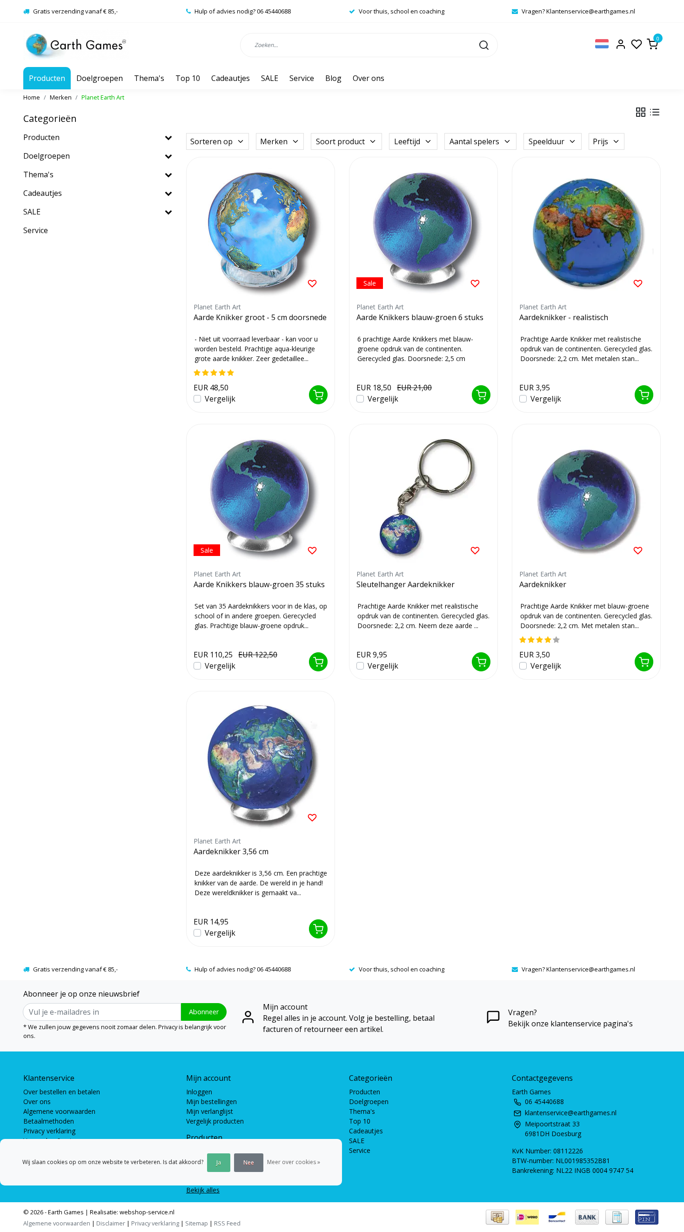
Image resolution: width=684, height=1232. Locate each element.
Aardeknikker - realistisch (563, 317)
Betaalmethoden (48, 1121)
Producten (47, 78)
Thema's (149, 78)
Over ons (368, 78)
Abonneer (204, 1011)
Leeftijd (407, 141)
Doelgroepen (99, 78)
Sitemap (196, 1223)
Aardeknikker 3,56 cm (231, 851)
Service (301, 78)
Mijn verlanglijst (209, 1111)
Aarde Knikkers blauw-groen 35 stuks (259, 584)
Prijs (600, 141)
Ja (218, 1162)
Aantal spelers (474, 141)
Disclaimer (110, 1223)
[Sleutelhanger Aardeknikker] (423, 498)
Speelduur (546, 141)
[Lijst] (655, 112)
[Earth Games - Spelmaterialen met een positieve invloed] (76, 45)
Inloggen (199, 1091)
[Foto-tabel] (641, 112)
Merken (61, 97)
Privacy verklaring (49, 1130)
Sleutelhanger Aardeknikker (405, 584)
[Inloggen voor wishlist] (312, 283)
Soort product (340, 141)
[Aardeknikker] (586, 498)
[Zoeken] (483, 45)
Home (31, 97)
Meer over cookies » (293, 1162)
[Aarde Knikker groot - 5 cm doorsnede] (261, 231)
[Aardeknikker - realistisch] (586, 231)
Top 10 (187, 78)
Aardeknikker (542, 584)
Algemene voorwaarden (59, 1111)
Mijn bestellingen (211, 1101)
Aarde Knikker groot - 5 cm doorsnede (260, 317)
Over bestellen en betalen (61, 1091)
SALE (269, 78)
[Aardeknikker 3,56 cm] (261, 765)
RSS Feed (227, 1223)
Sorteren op (211, 141)
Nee (248, 1162)
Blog (333, 78)
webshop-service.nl (146, 1212)
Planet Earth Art (102, 97)
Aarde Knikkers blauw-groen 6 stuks (419, 317)
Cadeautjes (230, 78)
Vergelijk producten (215, 1121)
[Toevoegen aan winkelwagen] (318, 394)
